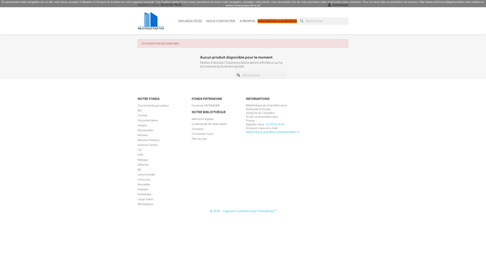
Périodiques (145, 204)
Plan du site (199, 138)
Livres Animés (146, 174)
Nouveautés (146, 130)
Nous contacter (220, 21)
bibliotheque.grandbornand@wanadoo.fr (272, 132)
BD (139, 169)
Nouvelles (144, 184)
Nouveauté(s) (190, 21)
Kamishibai (144, 194)
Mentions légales (203, 119)
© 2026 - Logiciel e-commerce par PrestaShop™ (243, 211)
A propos (247, 21)
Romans (143, 135)
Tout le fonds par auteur (153, 105)
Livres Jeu (144, 179)
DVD (140, 155)
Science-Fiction (148, 145)
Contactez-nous (203, 134)
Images (142, 125)
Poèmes (143, 189)
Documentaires (148, 120)
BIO (140, 110)
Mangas (143, 160)
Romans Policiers (149, 140)
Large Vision (145, 199)
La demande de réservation (209, 124)
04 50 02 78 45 (275, 124)
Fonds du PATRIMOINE (206, 105)
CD (140, 150)
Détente (143, 164)
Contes (143, 115)
